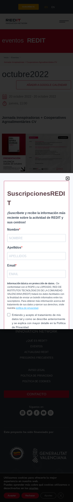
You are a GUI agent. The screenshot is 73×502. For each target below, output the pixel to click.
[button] (67, 178)
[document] (36, 251)
